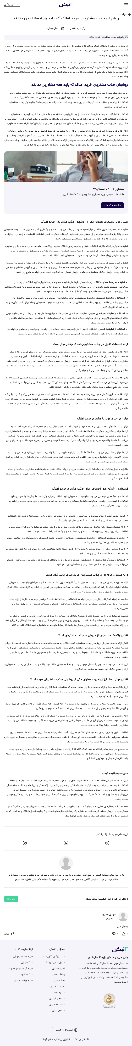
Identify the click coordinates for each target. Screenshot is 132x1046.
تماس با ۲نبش (57, 1004)
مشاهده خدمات (112, 205)
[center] (126, 5)
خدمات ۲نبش (57, 986)
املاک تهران (27, 962)
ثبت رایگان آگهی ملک (53, 956)
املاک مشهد (26, 974)
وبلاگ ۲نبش (58, 974)
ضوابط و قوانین (57, 998)
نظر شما (11, 899)
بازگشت (122, 14)
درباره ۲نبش (58, 992)
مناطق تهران (58, 1011)
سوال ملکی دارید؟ (55, 962)
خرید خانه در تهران (23, 956)
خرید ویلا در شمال (23, 980)
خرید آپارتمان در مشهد (21, 968)
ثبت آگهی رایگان (12, 4)
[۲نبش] (66, 6)
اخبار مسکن (58, 968)
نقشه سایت (58, 980)
